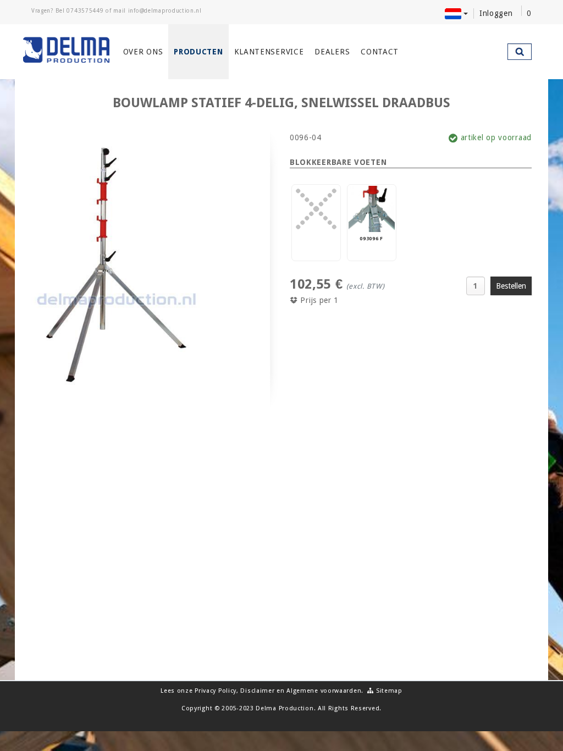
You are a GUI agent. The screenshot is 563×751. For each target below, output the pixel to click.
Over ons (143, 51)
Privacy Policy (215, 690)
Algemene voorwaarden (323, 690)
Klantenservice (269, 51)
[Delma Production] (66, 50)
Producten (198, 51)
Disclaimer (257, 690)
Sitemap (388, 690)
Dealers (332, 51)
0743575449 (85, 11)
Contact (380, 51)
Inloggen (496, 13)
